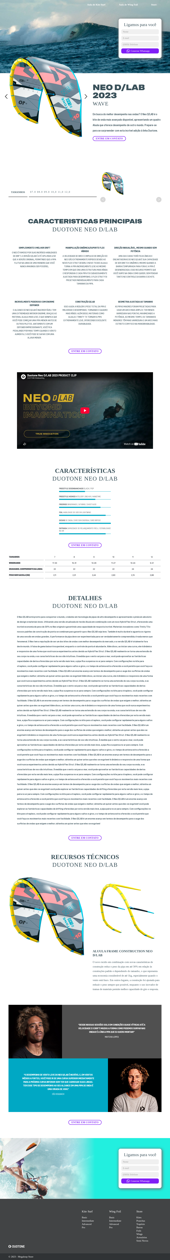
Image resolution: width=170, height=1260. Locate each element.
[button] (6, 96)
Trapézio (140, 1224)
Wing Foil (115, 1211)
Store (139, 1211)
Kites (138, 1217)
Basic (84, 1217)
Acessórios (141, 1237)
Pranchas (140, 1220)
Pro (83, 1227)
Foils (138, 1230)
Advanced (87, 1224)
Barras (139, 1227)
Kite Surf (87, 1211)
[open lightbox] (113, 183)
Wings (139, 1234)
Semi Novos (142, 1240)
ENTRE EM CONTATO (109, 138)
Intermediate (88, 1220)
